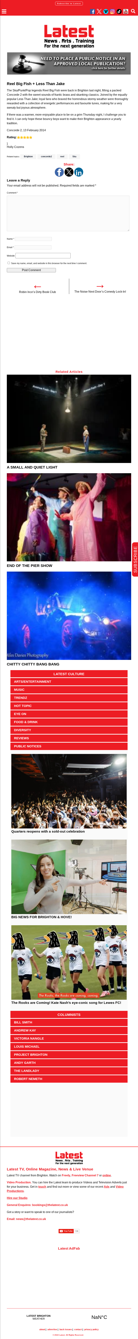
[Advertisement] (69, 334)
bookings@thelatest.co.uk (50, 1205)
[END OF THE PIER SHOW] (69, 517)
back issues (65, 1329)
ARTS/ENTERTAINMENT (32, 681)
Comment (12, 193)
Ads (106, 1186)
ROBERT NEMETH (28, 1079)
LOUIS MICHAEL (27, 1046)
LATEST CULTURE (69, 674)
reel (62, 156)
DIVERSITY (22, 730)
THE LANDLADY (26, 1071)
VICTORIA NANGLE (29, 1038)
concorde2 (46, 156)
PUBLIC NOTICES (27, 746)
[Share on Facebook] (59, 175)
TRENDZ (20, 698)
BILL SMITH (23, 1022)
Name (10, 239)
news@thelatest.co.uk (31, 1219)
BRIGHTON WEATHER (69, 1317)
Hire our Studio (17, 1198)
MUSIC (19, 689)
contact (78, 1329)
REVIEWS (21, 738)
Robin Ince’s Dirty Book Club (37, 292)
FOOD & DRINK (26, 722)
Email (10, 247)
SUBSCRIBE (135, 559)
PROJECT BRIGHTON (30, 1054)
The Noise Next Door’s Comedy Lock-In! (100, 291)
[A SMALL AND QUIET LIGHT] (69, 419)
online (106, 1175)
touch (42, 1186)
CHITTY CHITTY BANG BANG (33, 664)
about (42, 1329)
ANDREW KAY (25, 1030)
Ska (74, 156)
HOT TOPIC (23, 706)
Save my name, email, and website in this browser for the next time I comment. (49, 263)
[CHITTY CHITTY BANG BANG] (69, 616)
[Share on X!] (69, 175)
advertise (52, 1329)
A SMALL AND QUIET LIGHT (32, 467)
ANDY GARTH (25, 1063)
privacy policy (91, 1329)
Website (11, 256)
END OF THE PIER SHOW (29, 565)
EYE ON (20, 714)
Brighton (28, 156)
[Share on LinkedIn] (78, 175)
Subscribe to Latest (69, 3)
